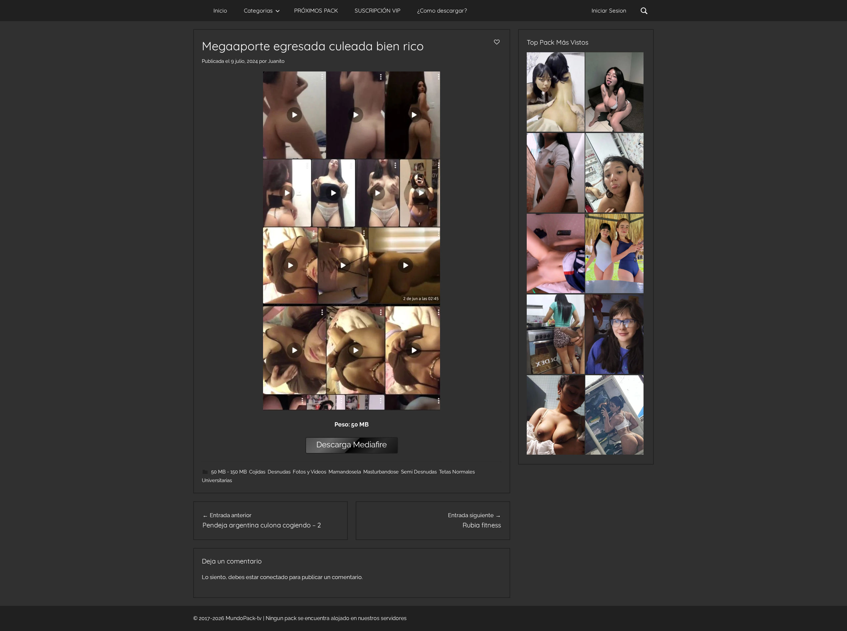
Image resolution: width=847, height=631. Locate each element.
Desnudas (279, 472)
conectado (274, 577)
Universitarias (217, 480)
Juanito (276, 61)
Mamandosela (345, 472)
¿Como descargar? (442, 10)
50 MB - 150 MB (229, 472)
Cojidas (257, 472)
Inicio (220, 10)
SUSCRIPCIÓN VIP (377, 10)
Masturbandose (381, 472)
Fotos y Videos (309, 472)
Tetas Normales (457, 472)
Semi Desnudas (419, 472)
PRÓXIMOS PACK (316, 10)
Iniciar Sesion (609, 10)
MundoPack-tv (244, 618)
